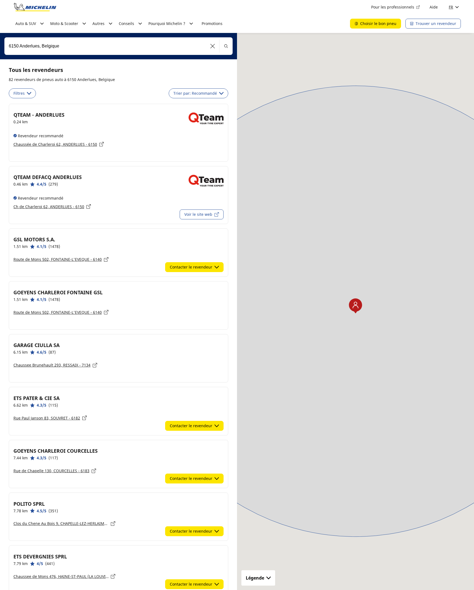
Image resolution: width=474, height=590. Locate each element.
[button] (212, 46)
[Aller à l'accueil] (35, 7)
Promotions (212, 23)
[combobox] (118, 46)
